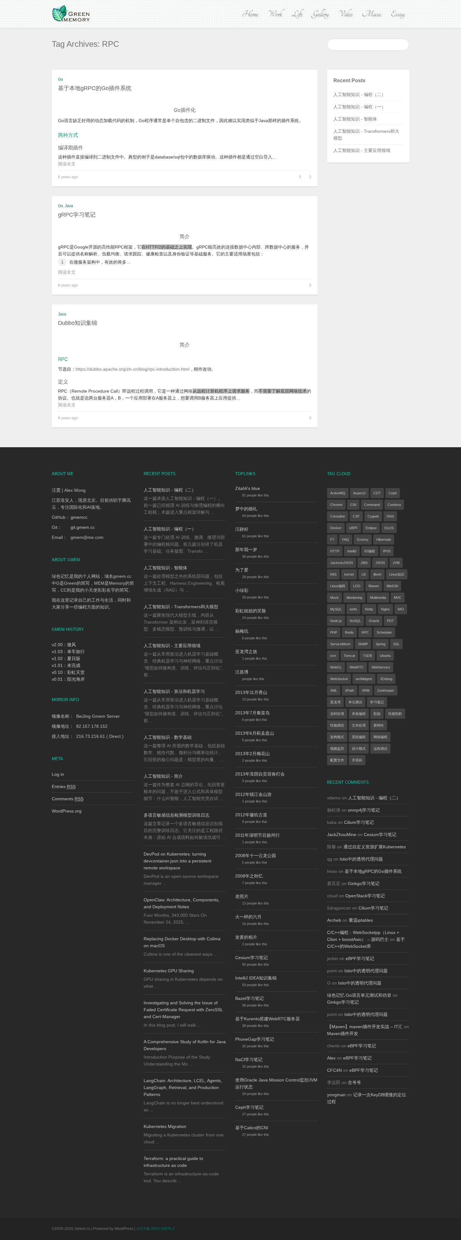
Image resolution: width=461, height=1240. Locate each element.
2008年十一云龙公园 (255, 855)
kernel (349, 574)
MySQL (336, 609)
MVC (397, 597)
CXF (356, 516)
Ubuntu (385, 656)
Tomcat (349, 656)
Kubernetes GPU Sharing (169, 970)
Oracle (374, 621)
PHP (333, 632)
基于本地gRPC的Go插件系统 (94, 88)
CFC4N (334, 1070)
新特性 (379, 725)
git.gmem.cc (83, 527)
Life (296, 14)
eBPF (353, 528)
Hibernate (383, 539)
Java (69, 206)
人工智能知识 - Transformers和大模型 (181, 606)
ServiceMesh (340, 644)
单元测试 (355, 702)
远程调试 (380, 748)
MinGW (392, 586)
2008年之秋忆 (249, 875)
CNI (353, 505)
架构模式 (337, 737)
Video (345, 14)
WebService (381, 667)
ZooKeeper (385, 690)
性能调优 (337, 725)
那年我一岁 (246, 549)
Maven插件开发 (342, 1033)
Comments (67, 798)
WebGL (336, 667)
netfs (353, 609)
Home (250, 14)
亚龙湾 (335, 702)
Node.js (336, 621)
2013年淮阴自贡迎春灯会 (260, 773)
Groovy (362, 539)
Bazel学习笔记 (249, 998)
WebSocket (339, 679)
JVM (396, 563)
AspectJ (359, 493)
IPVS (386, 551)
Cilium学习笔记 (359, 822)
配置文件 (337, 760)
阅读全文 (67, 163)
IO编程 (369, 551)
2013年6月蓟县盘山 (254, 733)
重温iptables (361, 920)
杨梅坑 (241, 631)
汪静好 (241, 529)
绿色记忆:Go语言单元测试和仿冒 (359, 995)
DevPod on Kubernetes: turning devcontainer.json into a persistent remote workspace (177, 860)
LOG (357, 586)
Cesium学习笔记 (251, 957)
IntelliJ (352, 551)
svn (333, 656)
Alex (331, 1057)
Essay (398, 14)
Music (371, 14)
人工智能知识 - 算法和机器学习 (174, 691)
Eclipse (371, 528)
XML (333, 690)
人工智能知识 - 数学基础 (168, 737)
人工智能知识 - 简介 (163, 776)
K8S (333, 574)
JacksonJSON (341, 563)
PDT (390, 621)
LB (364, 574)
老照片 (241, 896)
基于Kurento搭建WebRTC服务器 (267, 1018)
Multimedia (378, 597)
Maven (373, 586)
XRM (365, 690)
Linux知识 (396, 574)
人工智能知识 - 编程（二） (359, 94)
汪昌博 (241, 671)
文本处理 (359, 725)
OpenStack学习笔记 (365, 895)
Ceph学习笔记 (249, 1107)
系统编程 (359, 737)
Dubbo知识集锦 (77, 323)
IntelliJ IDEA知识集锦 (256, 977)
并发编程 (359, 714)
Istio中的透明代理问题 (361, 859)
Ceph (393, 493)
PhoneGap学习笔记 (254, 1039)
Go (60, 79)
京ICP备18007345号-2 (155, 1229)
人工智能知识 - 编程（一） (359, 106)
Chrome (336, 505)
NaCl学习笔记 (248, 1059)
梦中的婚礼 (246, 508)
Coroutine (337, 516)
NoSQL (355, 621)
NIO (401, 609)
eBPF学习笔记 (360, 958)
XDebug (386, 679)
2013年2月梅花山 (252, 753)
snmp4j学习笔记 (364, 810)
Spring (380, 644)
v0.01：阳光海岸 (68, 679)
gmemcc (79, 517)
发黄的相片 (246, 937)
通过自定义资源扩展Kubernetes (374, 846)
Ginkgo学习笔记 (363, 883)
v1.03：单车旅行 (68, 651)
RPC (365, 632)
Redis (349, 632)
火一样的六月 (248, 916)
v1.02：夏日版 (66, 658)
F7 (332, 539)
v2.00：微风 (64, 644)
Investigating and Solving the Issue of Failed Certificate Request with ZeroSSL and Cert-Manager (183, 1009)
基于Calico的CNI (251, 1127)
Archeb (334, 920)
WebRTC (357, 667)
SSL (396, 644)
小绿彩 (241, 590)
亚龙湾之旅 (246, 651)
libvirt (377, 574)
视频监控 (337, 748)
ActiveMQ (337, 493)
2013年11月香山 (251, 692)
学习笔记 (377, 702)
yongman (336, 1094)
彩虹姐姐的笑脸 (250, 610)
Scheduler (384, 632)
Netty (369, 609)
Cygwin (373, 516)
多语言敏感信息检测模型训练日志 (176, 815)
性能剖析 (395, 714)
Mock (334, 597)
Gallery (320, 14)
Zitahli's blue (247, 488)
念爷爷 (354, 1082)
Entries (64, 786)
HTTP (334, 551)
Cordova (394, 505)
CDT (377, 493)
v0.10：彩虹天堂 (68, 672)
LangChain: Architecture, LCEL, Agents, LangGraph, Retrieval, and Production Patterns (183, 1087)
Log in (58, 774)
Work (275, 14)
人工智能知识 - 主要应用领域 (361, 150)
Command (372, 505)
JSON (380, 563)
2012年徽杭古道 (251, 814)
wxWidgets (364, 679)
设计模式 (359, 748)
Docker (336, 528)
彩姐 (377, 714)
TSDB (367, 656)
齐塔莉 (357, 760)
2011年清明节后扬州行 (257, 835)
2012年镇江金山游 (253, 794)
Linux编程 (337, 586)
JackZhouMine (341, 834)
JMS (364, 563)
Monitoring (354, 597)
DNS (390, 516)
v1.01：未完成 (66, 665)
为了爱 (241, 569)
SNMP (363, 644)
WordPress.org (67, 810)
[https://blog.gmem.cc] (72, 13)
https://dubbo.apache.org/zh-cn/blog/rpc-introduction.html (132, 369)
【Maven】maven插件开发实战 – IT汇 (365, 1026)
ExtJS (389, 528)
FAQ (345, 539)
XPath (349, 690)
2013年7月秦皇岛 (252, 712)
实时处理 (337, 714)
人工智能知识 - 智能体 (355, 118)
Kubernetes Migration (165, 1126)
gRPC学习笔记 (77, 215)
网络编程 (380, 737)
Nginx (385, 609)
